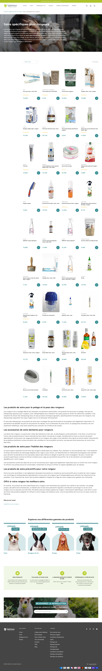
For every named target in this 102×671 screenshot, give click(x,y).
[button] (87, 5)
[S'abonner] (66, 611)
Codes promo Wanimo (41, 632)
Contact (37, 642)
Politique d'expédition (56, 654)
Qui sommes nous (55, 632)
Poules (21, 639)
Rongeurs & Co (23, 637)
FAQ (36, 644)
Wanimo (9, 664)
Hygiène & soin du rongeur (15, 11)
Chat (20, 634)
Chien (21, 632)
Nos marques (38, 634)
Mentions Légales (55, 634)
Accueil (6, 11)
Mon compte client (40, 637)
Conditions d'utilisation (56, 651)
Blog (36, 647)
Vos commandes (39, 639)
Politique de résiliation (56, 656)
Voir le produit (58, 98)
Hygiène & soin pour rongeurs (11, 504)
